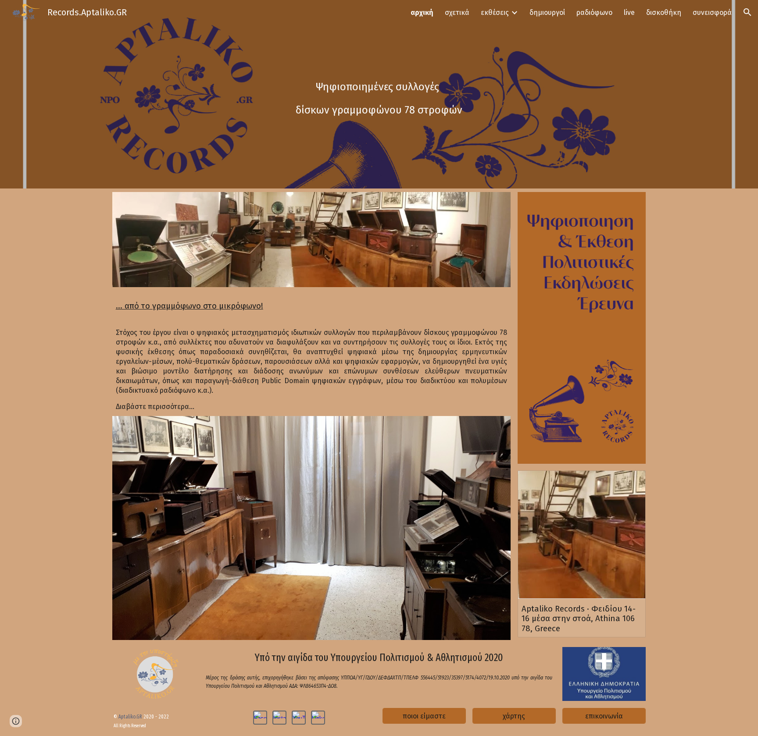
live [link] (629, 12)
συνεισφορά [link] (712, 12)
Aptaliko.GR (130, 717)
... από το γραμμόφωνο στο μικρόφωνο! (189, 306)
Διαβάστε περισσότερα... (155, 406)
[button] (747, 12)
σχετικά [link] (457, 12)
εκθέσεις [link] (495, 12)
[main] (379, 94)
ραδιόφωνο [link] (594, 12)
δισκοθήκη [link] (663, 12)
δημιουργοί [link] (547, 12)
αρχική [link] (422, 12)
